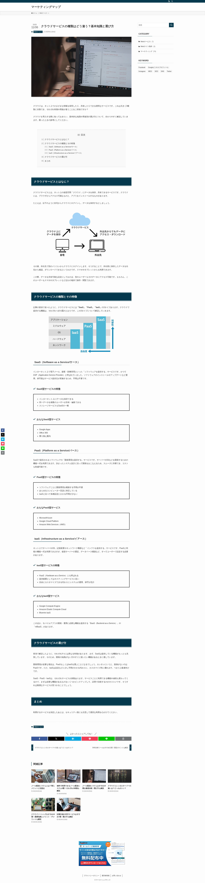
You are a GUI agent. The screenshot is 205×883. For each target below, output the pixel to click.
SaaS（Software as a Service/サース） (63, 147)
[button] (39, 739)
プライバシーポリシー (91, 875)
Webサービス (38, 31)
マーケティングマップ (46, 6)
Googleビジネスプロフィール (158, 67)
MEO (150, 71)
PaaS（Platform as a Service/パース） (63, 150)
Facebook (142, 67)
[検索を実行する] (171, 25)
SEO (156, 71)
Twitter (169, 71)
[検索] (172, 1)
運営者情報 (105, 875)
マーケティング (148, 51)
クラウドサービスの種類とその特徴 (60, 143)
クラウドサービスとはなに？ (57, 139)
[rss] (169, 1)
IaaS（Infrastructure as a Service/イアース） (66, 153)
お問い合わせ (116, 875)
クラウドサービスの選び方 (56, 157)
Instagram (142, 71)
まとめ (47, 161)
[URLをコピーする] (123, 739)
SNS (162, 71)
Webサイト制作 (148, 46)
